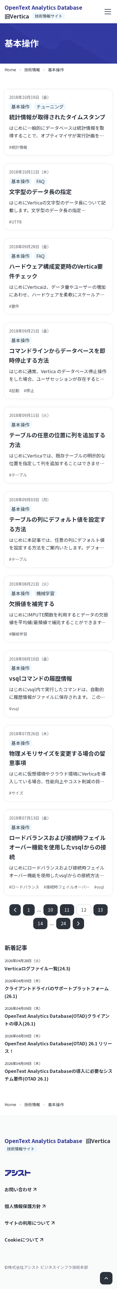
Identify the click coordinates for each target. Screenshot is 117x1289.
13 (100, 909)
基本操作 (56, 69)
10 (50, 909)
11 (67, 909)
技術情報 (32, 69)
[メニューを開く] (108, 11)
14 (40, 923)
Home (10, 69)
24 (63, 923)
